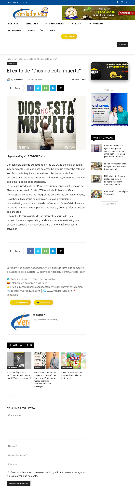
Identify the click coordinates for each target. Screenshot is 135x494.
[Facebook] (117, 2)
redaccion (18, 79)
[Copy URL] (60, 88)
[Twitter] (126, 2)
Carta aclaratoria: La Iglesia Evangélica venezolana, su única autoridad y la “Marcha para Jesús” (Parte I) (114, 151)
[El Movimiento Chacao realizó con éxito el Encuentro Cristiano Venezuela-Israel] (96, 179)
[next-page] (14, 394)
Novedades (19, 59)
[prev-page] (9, 394)
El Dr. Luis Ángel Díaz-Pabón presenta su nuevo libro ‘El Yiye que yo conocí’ (19, 375)
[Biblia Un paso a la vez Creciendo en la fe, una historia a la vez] (73, 360)
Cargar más (108, 203)
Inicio (9, 59)
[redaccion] (9, 79)
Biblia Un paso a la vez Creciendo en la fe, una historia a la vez (71, 375)
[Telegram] (53, 88)
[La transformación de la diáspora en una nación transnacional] (96, 166)
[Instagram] (122, 2)
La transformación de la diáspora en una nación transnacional (115, 167)
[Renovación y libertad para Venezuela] (96, 194)
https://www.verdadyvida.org (45, 319)
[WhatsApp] (45, 88)
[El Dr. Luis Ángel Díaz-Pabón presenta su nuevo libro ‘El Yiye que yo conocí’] (19, 360)
